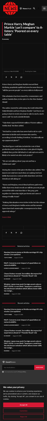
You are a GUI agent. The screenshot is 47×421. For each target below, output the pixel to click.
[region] (23, 402)
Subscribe (39, 367)
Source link (6, 217)
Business (6, 294)
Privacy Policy (22, 371)
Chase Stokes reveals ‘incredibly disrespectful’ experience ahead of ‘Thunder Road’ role (23, 274)
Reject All (23, 417)
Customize (23, 411)
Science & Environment (11, 268)
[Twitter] (11, 77)
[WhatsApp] (21, 77)
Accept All (23, 405)
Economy (5, 39)
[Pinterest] (16, 77)
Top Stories (8, 257)
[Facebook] (6, 77)
